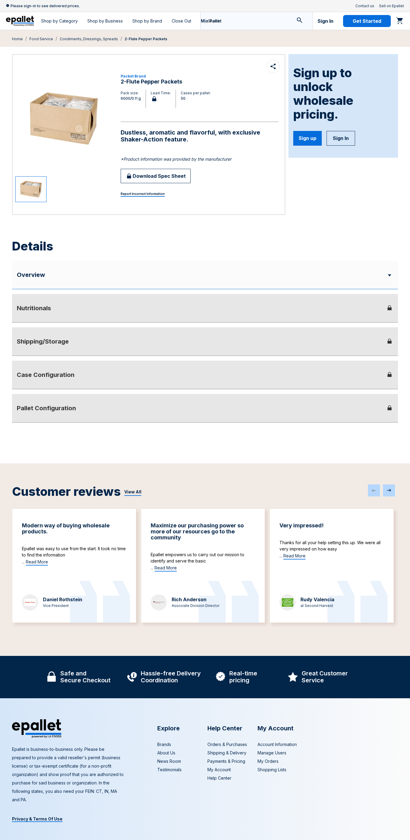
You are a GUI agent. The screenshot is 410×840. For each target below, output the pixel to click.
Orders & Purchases (227, 744)
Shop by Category (59, 20)
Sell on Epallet (391, 6)
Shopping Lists (272, 769)
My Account (219, 769)
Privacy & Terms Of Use (37, 818)
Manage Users (272, 752)
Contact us (364, 6)
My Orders (268, 761)
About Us (166, 752)
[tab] (205, 308)
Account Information (277, 744)
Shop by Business (105, 20)
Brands (164, 744)
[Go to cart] (400, 20)
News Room (169, 761)
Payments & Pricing (226, 761)
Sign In (325, 21)
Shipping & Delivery (226, 752)
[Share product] (273, 66)
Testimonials (169, 769)
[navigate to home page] (20, 21)
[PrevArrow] (374, 490)
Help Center (219, 778)
